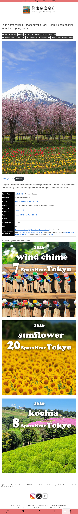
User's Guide (15, 505)
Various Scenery (45, 37)
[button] (72, 349)
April (21, 34)
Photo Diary (37, 508)
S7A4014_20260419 (7, 178)
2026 (5, 34)
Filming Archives (23, 508)
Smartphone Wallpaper (59, 505)
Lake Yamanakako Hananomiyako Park (45, 34)
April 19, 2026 (19, 194)
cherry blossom (33, 37)
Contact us (42, 505)
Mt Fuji (28, 34)
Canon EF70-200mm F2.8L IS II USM (26, 215)
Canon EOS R (19, 210)
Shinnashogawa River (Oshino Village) (31, 232)
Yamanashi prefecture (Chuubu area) (14, 37)
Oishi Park (50, 234)
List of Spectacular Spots (55, 508)
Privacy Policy (29, 505)
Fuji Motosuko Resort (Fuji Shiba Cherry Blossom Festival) (32, 230)
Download (19, 178)
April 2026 (14, 34)
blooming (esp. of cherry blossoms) (63, 37)
